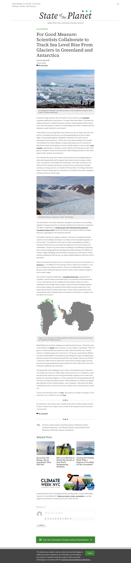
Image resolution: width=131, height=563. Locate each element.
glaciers (71, 425)
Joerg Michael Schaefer (66, 427)
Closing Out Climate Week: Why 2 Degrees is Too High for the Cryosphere (85, 461)
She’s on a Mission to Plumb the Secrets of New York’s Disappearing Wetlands (65, 462)
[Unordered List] (58, 519)
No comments (43, 65)
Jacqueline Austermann (70, 277)
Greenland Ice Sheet (81, 425)
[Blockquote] (60, 519)
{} (68, 518)
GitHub (51, 348)
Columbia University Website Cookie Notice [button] (75, 560)
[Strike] (53, 519)
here (64, 395)
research (61, 430)
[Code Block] (63, 519)
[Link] (65, 519)
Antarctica (40, 265)
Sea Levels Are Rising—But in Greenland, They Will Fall (44, 461)
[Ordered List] (55, 519)
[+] (70, 518)
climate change (55, 425)
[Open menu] (118, 4)
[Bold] (45, 519)
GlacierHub (42, 29)
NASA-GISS (54, 430)
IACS (62, 393)
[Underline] (50, 519)
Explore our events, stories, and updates (70, 496)
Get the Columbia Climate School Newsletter (66, 539)
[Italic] (48, 519)
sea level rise (69, 430)
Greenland (86, 118)
